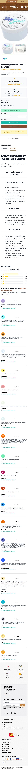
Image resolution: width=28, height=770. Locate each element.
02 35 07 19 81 (17, 83)
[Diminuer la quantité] (5, 116)
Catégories (8, 12)
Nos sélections (5, 746)
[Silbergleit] (14, 58)
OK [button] (22, 705)
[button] (1, 27)
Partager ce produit (15, 138)
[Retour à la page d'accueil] (9, 688)
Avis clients (13, 148)
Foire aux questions (7, 722)
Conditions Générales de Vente (7, 767)
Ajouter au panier (14, 123)
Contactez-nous (12, 1)
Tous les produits (6, 742)
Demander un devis (14, 126)
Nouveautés (5, 750)
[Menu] (2, 7)
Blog (3, 724)
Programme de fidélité (7, 726)
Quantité (3, 114)
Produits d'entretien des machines (11, 69)
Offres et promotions (7, 748)
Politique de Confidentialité (7, 768)
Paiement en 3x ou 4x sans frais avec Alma (12, 728)
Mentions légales (19, 767)
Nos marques (5, 744)
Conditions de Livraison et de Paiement (11, 730)
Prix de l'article (5, 100)
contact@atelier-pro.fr (14, 84)
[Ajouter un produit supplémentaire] (22, 116)
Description (4, 148)
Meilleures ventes (6, 752)
